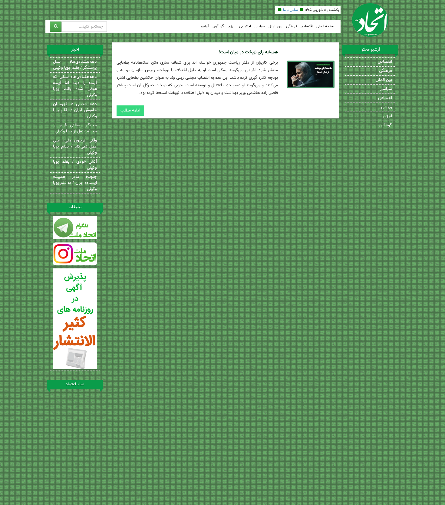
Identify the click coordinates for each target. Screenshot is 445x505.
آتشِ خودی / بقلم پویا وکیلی (75, 164)
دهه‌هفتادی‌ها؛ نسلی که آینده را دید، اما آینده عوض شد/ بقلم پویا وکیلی (75, 86)
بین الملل (275, 26)
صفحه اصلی (325, 26)
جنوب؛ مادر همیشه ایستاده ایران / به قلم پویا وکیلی (75, 183)
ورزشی (386, 107)
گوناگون (218, 26)
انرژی (232, 26)
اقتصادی (307, 26)
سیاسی (260, 26)
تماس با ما (290, 10)
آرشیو (205, 26)
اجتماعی (245, 26)
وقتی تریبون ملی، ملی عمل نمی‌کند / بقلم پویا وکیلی (75, 146)
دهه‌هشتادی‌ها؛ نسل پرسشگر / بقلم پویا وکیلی (75, 64)
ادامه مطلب (130, 110)
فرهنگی (291, 26)
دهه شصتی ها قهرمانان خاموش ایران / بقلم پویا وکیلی (75, 110)
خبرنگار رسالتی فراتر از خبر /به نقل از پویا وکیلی (75, 128)
